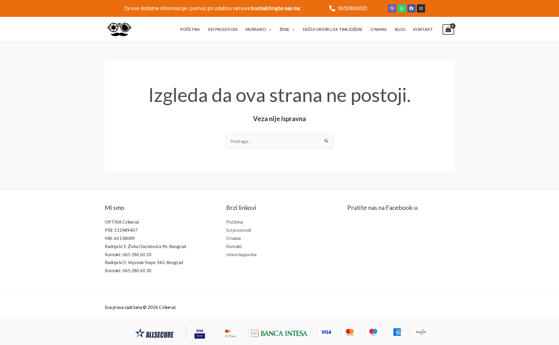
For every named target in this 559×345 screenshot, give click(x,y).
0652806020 (352, 8)
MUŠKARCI (255, 29)
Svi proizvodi (238, 230)
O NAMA (378, 29)
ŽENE (284, 29)
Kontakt (234, 246)
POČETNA (190, 29)
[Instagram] (421, 8)
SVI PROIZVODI (223, 29)
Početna (234, 221)
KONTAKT (423, 29)
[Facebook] (411, 8)
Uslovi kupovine (241, 254)
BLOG (400, 29)
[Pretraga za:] (279, 141)
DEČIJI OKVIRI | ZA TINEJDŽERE (332, 29)
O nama (233, 238)
